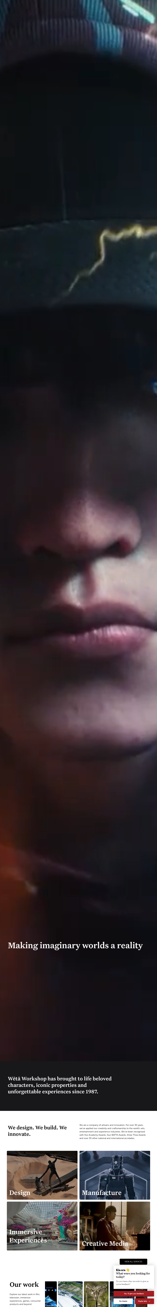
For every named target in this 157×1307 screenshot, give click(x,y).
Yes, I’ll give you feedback (134, 1294)
